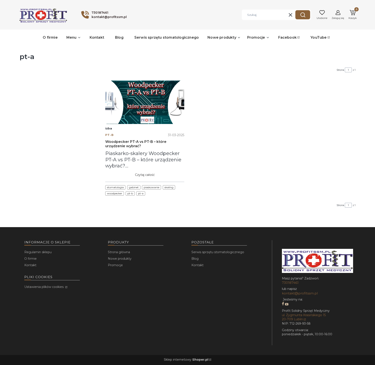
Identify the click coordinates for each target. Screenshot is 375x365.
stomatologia (115, 187)
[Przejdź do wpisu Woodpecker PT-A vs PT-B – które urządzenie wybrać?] (144, 102)
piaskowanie (151, 187)
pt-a (140, 193)
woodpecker (114, 193)
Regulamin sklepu (38, 252)
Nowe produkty (120, 259)
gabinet (134, 187)
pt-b (109, 135)
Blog (195, 259)
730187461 (290, 283)
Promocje (115, 265)
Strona (340, 69)
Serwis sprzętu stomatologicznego (217, 252)
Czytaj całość (145, 175)
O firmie (30, 259)
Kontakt (30, 265)
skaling (168, 187)
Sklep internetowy (186, 360)
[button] (302, 14)
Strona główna (119, 252)
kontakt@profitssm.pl (300, 293)
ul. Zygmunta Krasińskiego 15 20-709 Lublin (304, 317)
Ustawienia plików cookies (44, 287)
